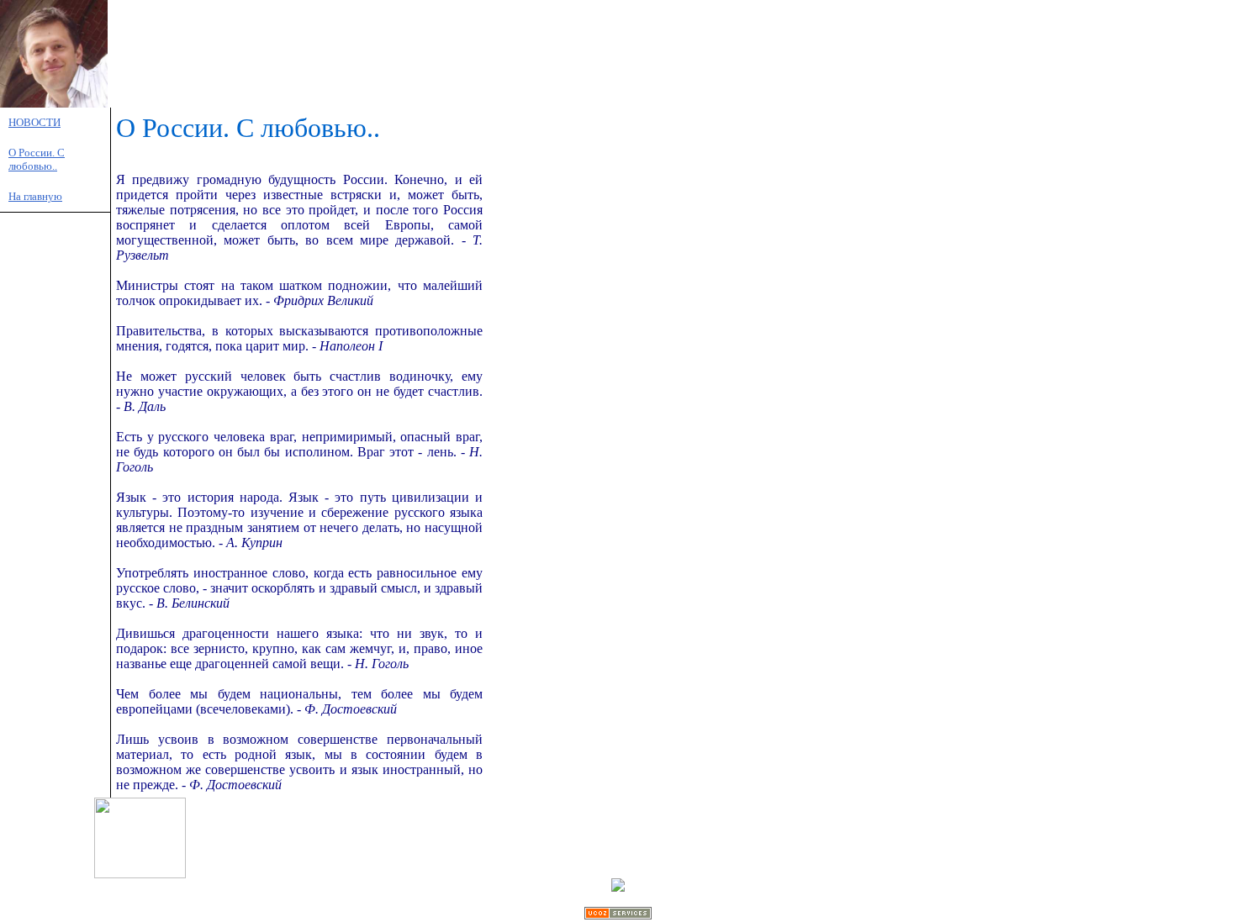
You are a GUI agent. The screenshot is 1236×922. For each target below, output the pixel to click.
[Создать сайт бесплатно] (618, 915)
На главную (35, 196)
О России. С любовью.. (36, 159)
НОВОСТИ (34, 122)
